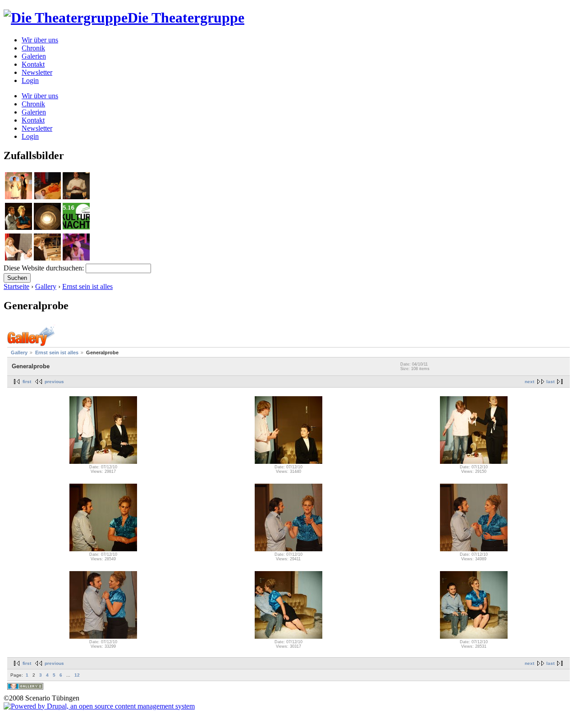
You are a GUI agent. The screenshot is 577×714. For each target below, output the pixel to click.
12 (77, 675)
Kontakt (33, 64)
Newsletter (37, 72)
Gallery (45, 286)
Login (30, 80)
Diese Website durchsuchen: (45, 268)
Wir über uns (40, 40)
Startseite (16, 286)
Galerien (34, 56)
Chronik (33, 48)
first (27, 381)
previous (54, 381)
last (550, 381)
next (529, 381)
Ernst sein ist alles (87, 286)
